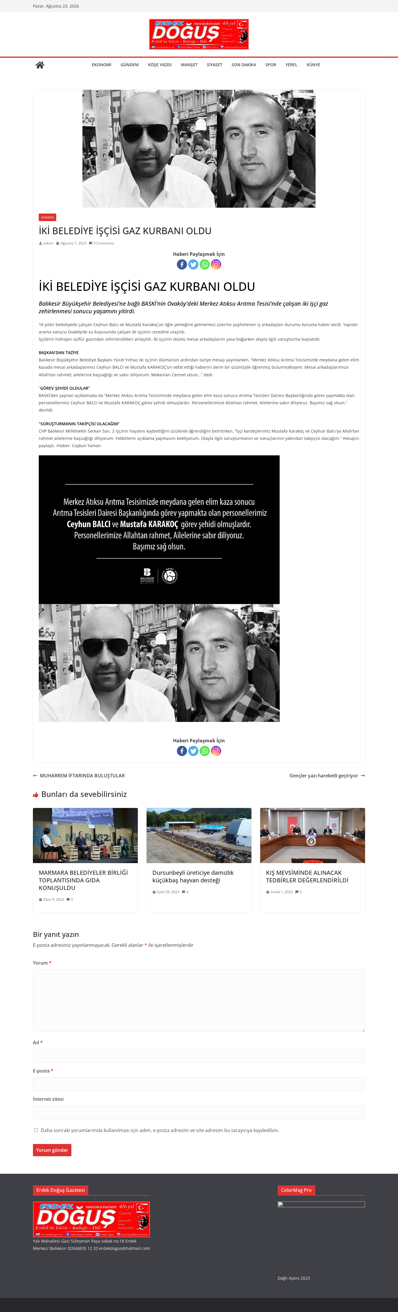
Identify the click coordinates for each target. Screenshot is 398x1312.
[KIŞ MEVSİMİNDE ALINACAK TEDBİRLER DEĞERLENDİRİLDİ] (312, 812)
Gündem (130, 64)
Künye (313, 64)
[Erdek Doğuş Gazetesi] (40, 65)
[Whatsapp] (205, 264)
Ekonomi (101, 64)
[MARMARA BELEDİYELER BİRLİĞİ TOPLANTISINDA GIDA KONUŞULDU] (85, 812)
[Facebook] (182, 264)
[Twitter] (193, 264)
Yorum (42, 963)
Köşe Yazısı (160, 64)
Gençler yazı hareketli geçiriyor (324, 775)
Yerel (291, 64)
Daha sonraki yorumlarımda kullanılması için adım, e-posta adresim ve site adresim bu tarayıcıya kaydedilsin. (160, 1130)
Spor (270, 64)
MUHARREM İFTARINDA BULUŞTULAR (82, 775)
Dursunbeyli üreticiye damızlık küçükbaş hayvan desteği (193, 876)
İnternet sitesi (48, 1099)
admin (48, 243)
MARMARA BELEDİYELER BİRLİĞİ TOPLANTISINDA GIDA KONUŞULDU (83, 880)
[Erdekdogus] (91, 1205)
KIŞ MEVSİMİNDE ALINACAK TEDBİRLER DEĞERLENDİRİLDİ (307, 876)
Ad (38, 1042)
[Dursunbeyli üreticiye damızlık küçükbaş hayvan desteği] (199, 812)
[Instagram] (216, 264)
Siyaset (214, 64)
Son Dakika (244, 64)
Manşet (189, 64)
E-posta (43, 1071)
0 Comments (104, 243)
